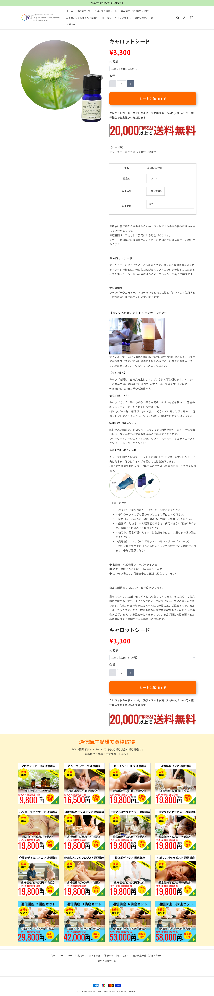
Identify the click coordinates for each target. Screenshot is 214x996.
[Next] (100, 78)
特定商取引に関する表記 (88, 955)
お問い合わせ (123, 955)
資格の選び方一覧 (107, 960)
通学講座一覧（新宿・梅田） (147, 955)
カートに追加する (153, 98)
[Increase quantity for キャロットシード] (130, 83)
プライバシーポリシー (60, 955)
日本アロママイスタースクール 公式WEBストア (102, 991)
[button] (177, 17)
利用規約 (108, 955)
